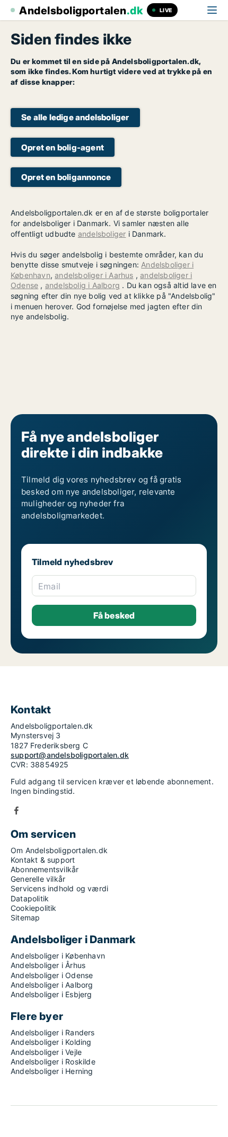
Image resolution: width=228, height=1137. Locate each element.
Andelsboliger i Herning (52, 1071)
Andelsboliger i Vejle (46, 1052)
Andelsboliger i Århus (48, 965)
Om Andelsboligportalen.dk (59, 850)
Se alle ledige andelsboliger (75, 117)
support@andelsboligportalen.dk (70, 754)
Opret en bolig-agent (62, 147)
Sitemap (25, 917)
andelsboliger (102, 233)
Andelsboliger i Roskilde (53, 1061)
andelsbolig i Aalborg (82, 285)
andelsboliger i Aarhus (94, 275)
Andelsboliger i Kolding (51, 1041)
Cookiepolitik (34, 907)
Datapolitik (30, 898)
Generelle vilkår (38, 878)
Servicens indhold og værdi (59, 888)
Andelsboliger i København (58, 955)
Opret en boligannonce (66, 177)
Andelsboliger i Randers (53, 1032)
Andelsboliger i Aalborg (52, 984)
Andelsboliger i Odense (52, 975)
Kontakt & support (43, 859)
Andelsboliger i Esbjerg (51, 994)
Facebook (16, 810)
